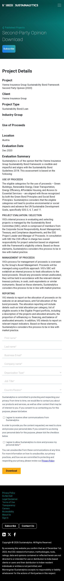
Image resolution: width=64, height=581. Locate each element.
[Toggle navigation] (59, 5)
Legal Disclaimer (10, 499)
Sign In (5, 518)
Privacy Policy (8, 493)
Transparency (8, 505)
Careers (6, 508)
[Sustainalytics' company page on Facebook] (15, 534)
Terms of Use (8, 502)
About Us (6, 515)
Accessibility (8, 511)
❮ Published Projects (13, 27)
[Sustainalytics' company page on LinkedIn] (4, 534)
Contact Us (28, 526)
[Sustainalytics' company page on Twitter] (9, 534)
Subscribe (8, 48)
